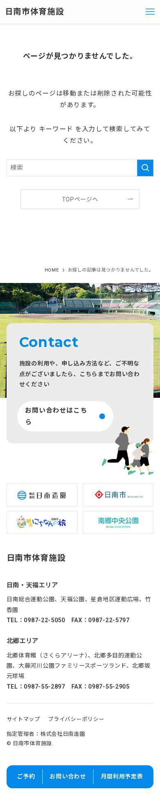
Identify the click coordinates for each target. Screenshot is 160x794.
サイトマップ (23, 719)
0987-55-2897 (44, 686)
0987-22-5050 (44, 620)
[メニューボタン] (150, 12)
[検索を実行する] (145, 168)
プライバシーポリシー (76, 719)
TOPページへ (80, 199)
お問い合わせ (68, 776)
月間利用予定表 (122, 776)
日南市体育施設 (34, 12)
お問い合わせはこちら (56, 416)
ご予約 (26, 776)
